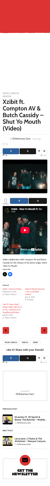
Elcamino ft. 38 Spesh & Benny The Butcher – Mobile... (31, 418)
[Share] (19, 201)
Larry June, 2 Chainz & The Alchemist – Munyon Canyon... (31, 440)
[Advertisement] (25, 63)
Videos (7, 96)
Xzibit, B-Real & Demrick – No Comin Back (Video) (35, 292)
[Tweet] (38, 201)
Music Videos (11, 93)
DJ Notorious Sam (21, 138)
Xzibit (35, 342)
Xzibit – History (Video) (12, 289)
